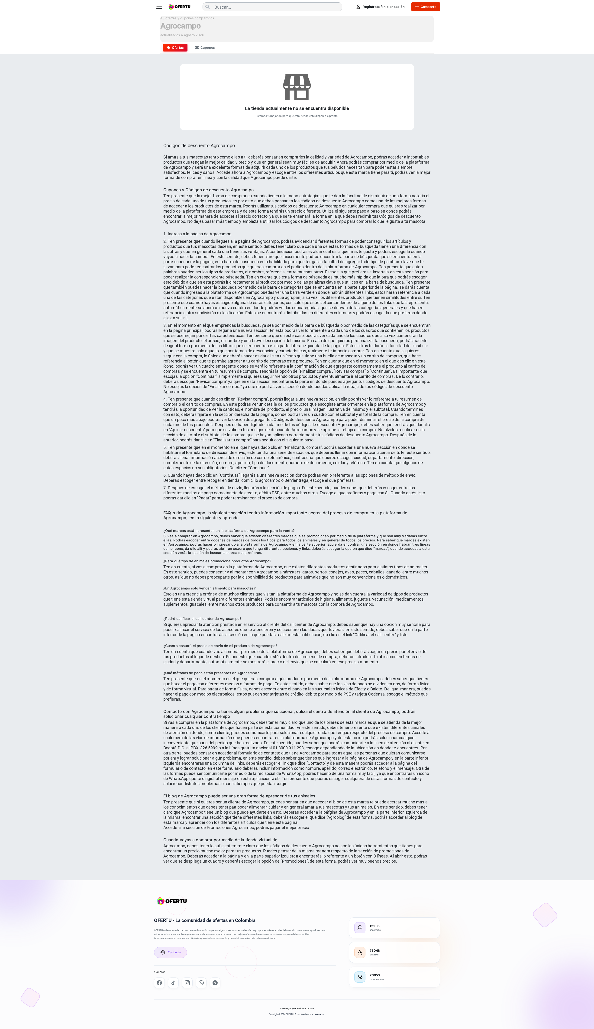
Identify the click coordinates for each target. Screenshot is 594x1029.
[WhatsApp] (201, 982)
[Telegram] (215, 982)
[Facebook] (159, 982)
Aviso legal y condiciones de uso (297, 1008)
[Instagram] (187, 982)
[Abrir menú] (159, 7)
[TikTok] (173, 982)
